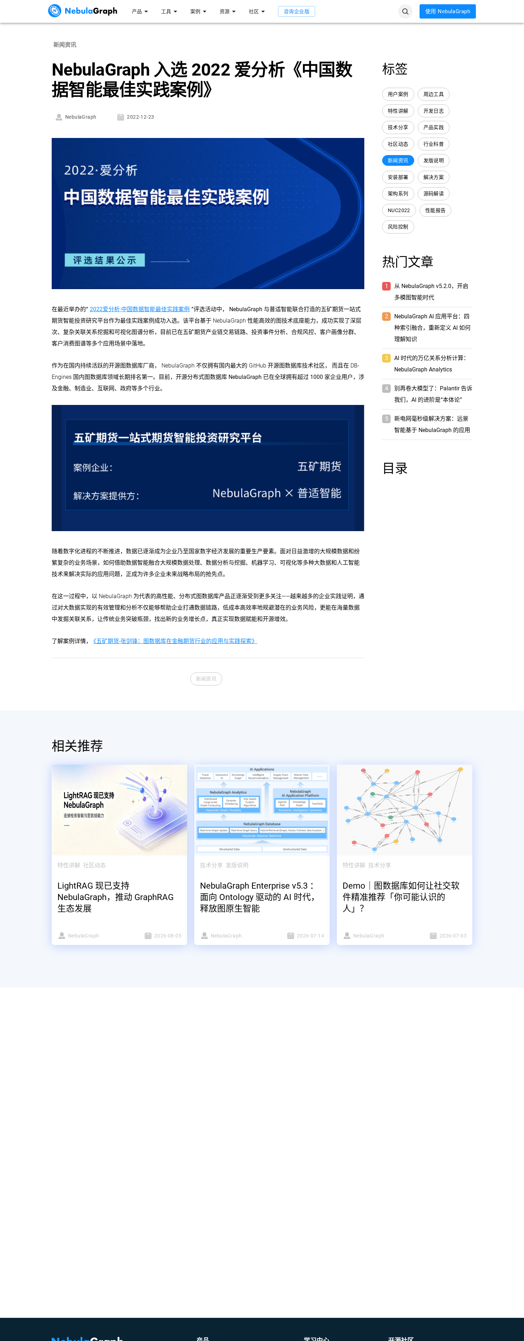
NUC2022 (399, 210)
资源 (225, 11)
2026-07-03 (453, 936)
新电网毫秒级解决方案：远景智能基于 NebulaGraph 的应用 (432, 424)
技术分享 (398, 127)
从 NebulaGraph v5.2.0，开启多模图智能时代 (431, 292)
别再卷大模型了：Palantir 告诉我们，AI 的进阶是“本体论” (433, 394)
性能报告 (435, 210)
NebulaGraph (80, 117)
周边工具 (433, 94)
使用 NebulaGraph (447, 11)
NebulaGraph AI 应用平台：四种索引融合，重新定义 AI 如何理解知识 (432, 328)
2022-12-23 (140, 117)
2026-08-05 (167, 936)
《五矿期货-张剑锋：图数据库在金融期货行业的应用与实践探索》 (175, 641)
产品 (137, 11)
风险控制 (398, 227)
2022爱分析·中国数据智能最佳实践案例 (140, 309)
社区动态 (398, 144)
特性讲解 (398, 111)
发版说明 (433, 160)
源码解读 (433, 193)
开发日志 (433, 111)
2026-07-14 (310, 936)
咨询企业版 (296, 11)
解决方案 (433, 177)
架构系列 (398, 193)
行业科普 (433, 144)
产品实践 (433, 127)
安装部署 (398, 177)
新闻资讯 (206, 679)
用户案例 (398, 94)
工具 (166, 11)
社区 (254, 11)
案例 (195, 11)
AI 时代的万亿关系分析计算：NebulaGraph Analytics (431, 364)
